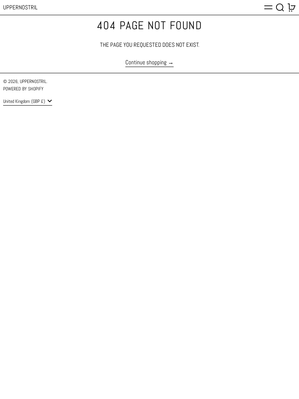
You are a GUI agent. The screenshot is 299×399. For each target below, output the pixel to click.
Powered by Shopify (23, 89)
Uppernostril (20, 7)
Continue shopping (146, 62)
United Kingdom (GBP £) (24, 101)
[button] (280, 7)
